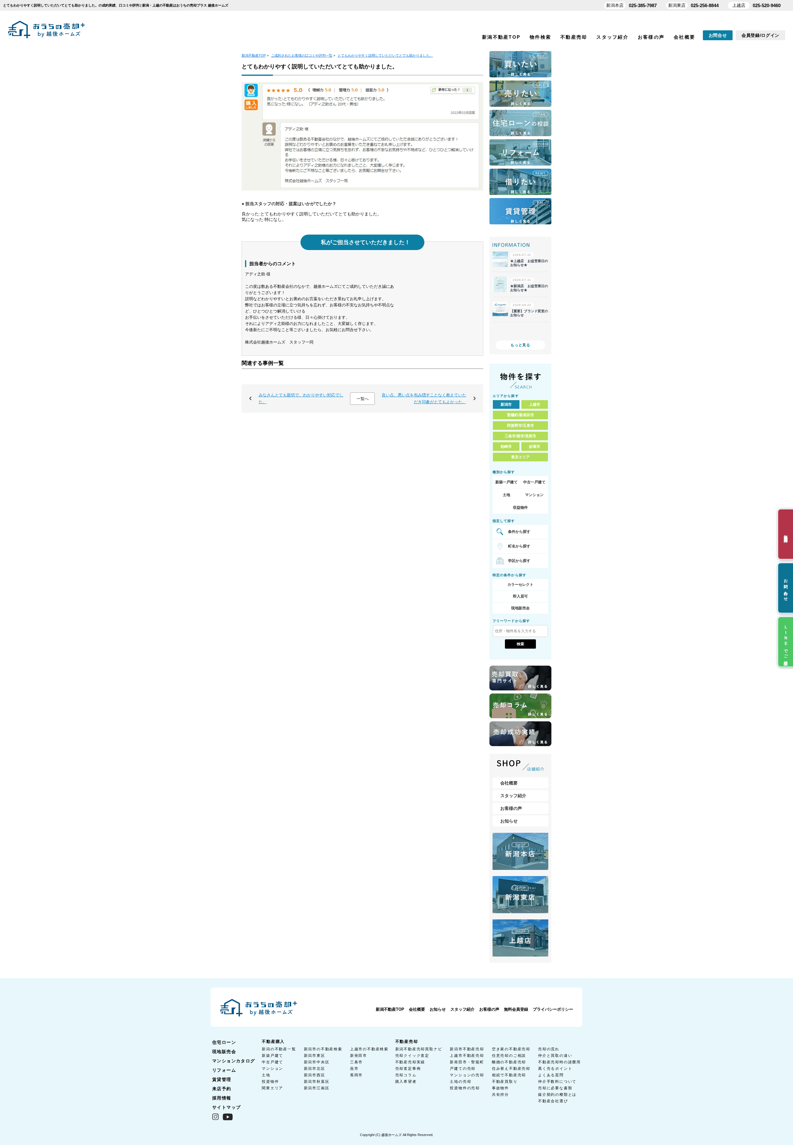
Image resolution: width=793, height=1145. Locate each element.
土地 (506, 495)
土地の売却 (460, 1081)
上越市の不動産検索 (369, 1049)
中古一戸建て (534, 482)
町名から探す (519, 546)
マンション (534, 495)
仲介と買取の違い (555, 1055)
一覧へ (363, 398)
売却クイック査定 (412, 1055)
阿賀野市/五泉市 (520, 425)
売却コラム (406, 1075)
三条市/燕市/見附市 (520, 436)
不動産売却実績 (410, 1062)
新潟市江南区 (317, 1088)
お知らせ (509, 821)
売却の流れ (548, 1049)
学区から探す (519, 561)
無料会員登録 (516, 1009)
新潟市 (506, 404)
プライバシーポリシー (553, 1009)
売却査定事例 (408, 1068)
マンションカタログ (233, 1060)
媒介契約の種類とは (557, 1094)
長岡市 (356, 1075)
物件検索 (540, 37)
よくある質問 (551, 1075)
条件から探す (519, 531)
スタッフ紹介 (612, 37)
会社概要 (684, 37)
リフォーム (224, 1070)
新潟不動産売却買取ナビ (418, 1049)
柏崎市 (506, 446)
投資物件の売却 (465, 1088)
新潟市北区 (314, 1068)
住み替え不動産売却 (511, 1068)
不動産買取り (505, 1081)
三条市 (356, 1062)
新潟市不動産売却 (467, 1049)
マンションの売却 (467, 1075)
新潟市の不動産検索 (323, 1049)
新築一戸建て (506, 482)
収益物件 (520, 507)
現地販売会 (520, 608)
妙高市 (534, 446)
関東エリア (272, 1088)
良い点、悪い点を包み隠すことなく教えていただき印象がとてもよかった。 (424, 398)
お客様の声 (651, 37)
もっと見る (520, 345)
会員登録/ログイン (760, 35)
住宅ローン (224, 1042)
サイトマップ (226, 1107)
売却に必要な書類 (555, 1088)
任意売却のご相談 (509, 1055)
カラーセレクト (520, 584)
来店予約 (221, 1088)
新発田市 (358, 1055)
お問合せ (718, 35)
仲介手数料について (557, 1081)
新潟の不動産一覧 (279, 1049)
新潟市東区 (314, 1055)
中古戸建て (272, 1062)
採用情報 (221, 1097)
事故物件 (500, 1088)
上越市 (534, 404)
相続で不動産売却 (509, 1075)
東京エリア (520, 457)
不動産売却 (573, 37)
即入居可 (520, 596)
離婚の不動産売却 (509, 1062)
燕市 (354, 1068)
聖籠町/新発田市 (520, 415)
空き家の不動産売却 (511, 1049)
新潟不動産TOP (501, 37)
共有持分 (500, 1094)
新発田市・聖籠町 (467, 1062)
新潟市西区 (314, 1075)
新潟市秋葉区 (317, 1081)
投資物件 (270, 1081)
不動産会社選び (553, 1101)
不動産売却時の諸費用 (559, 1062)
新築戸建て (272, 1055)
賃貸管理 (221, 1079)
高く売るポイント (555, 1068)
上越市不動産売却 (467, 1055)
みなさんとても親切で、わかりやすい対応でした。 (301, 398)
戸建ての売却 (462, 1068)
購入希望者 (406, 1081)
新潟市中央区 (317, 1062)
